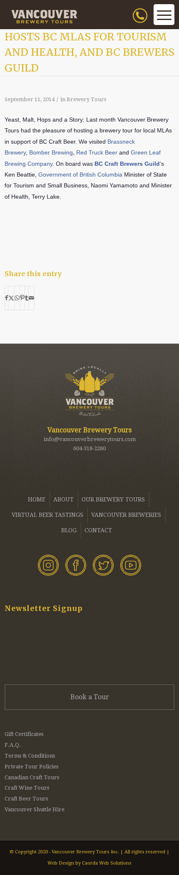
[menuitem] (143, 25)
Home (36, 499)
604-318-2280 (89, 448)
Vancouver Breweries (126, 514)
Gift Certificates (24, 734)
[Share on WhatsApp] (17, 297)
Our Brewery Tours (113, 499)
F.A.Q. (13, 745)
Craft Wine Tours (27, 788)
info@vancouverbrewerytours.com (90, 439)
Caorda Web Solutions (107, 863)
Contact (98, 530)
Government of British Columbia (80, 175)
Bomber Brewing (51, 153)
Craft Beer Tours (26, 798)
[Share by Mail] (31, 297)
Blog (69, 530)
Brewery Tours (86, 99)
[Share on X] (11, 297)
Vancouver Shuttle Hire (35, 809)
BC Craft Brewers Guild (127, 164)
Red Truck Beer (96, 153)
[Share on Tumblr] (26, 297)
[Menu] (164, 20)
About (63, 499)
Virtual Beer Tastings (47, 514)
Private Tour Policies (31, 766)
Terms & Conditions (30, 756)
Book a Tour (89, 697)
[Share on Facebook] (6, 297)
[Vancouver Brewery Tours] (73, 16)
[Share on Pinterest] (22, 297)
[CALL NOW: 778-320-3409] (150, 25)
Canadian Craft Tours (32, 777)
